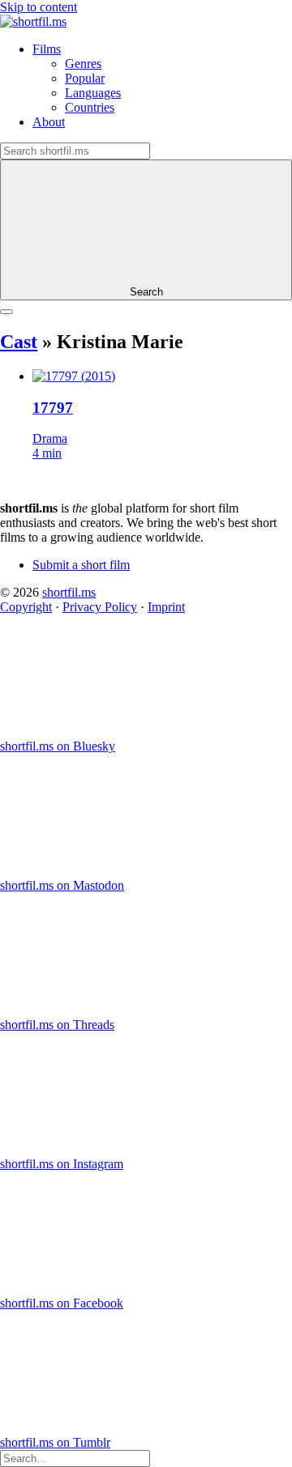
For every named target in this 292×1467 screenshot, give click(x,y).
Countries (89, 107)
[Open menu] (6, 311)
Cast (18, 341)
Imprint (166, 607)
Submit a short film (81, 565)
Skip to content (38, 7)
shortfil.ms (69, 592)
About (48, 122)
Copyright (26, 607)
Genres (83, 63)
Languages (93, 93)
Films (46, 49)
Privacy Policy (99, 607)
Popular (85, 78)
